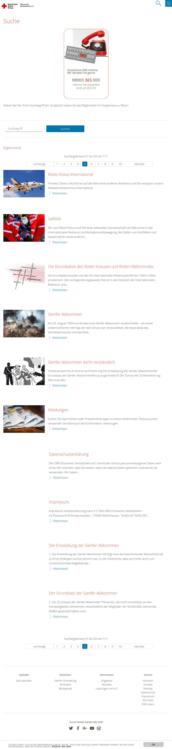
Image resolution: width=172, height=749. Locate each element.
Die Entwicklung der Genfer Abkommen (84, 545)
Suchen (65, 129)
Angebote (106, 680)
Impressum (59, 502)
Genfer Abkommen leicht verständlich (81, 362)
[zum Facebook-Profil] (71, 728)
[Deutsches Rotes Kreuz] (10, 6)
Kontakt (148, 684)
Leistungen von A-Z (107, 688)
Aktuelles (107, 684)
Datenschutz (148, 692)
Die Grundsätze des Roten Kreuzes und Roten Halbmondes (101, 266)
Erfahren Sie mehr (61, 746)
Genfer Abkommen (65, 314)
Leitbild (54, 218)
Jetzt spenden (24, 680)
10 (120, 164)
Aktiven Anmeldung (65, 680)
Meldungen (58, 409)
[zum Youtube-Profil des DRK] (92, 728)
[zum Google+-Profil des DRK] (85, 728)
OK (153, 744)
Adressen (148, 680)
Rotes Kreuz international (70, 174)
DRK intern (148, 704)
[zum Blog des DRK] (99, 728)
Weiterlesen (59, 193)
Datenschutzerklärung (69, 454)
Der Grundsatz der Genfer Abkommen (83, 593)
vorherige (39, 164)
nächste (139, 164)
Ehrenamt (65, 684)
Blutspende (65, 688)
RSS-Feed (148, 700)
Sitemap (148, 688)
